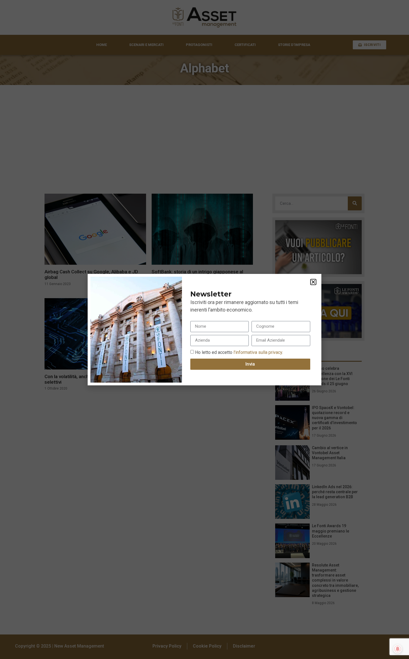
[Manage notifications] (397, 649)
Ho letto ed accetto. (239, 352)
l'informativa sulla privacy (257, 352)
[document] (204, 329)
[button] (313, 281)
